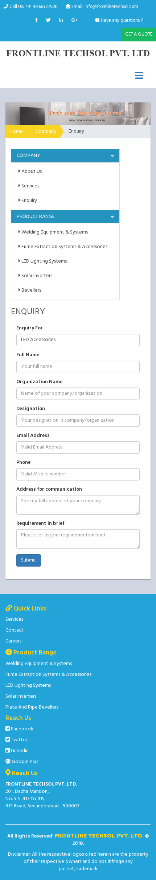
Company (46, 131)
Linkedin (19, 751)
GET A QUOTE (138, 34)
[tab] (65, 155)
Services (29, 186)
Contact (14, 630)
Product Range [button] (36, 216)
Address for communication (49, 489)
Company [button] (28, 155)
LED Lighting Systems (43, 261)
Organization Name (39, 382)
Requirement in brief (40, 523)
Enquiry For (29, 328)
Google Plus (24, 762)
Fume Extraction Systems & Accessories (63, 247)
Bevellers (30, 290)
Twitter (18, 740)
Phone (23, 462)
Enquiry (28, 200)
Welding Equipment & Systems (54, 232)
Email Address (33, 435)
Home (16, 131)
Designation (30, 409)
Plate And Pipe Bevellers (31, 707)
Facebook (21, 729)
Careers (13, 641)
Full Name (27, 355)
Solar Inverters (36, 276)
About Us (31, 171)
